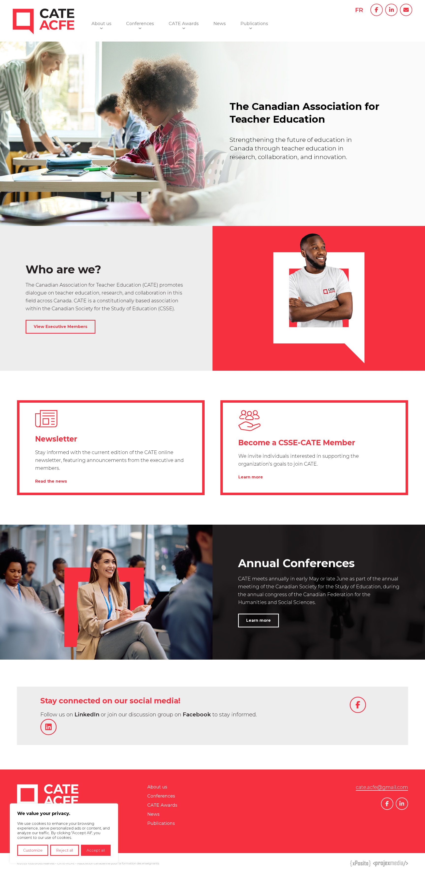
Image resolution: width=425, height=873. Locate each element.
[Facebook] (376, 10)
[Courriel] (406, 10)
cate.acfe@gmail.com (382, 787)
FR (359, 10)
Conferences (140, 23)
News (219, 23)
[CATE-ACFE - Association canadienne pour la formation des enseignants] (43, 39)
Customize (33, 850)
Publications (254, 23)
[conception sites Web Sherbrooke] (390, 864)
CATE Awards (184, 23)
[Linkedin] (391, 10)
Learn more (250, 477)
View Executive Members (60, 326)
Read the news (51, 481)
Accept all (96, 850)
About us (101, 23)
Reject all (64, 850)
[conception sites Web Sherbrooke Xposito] (360, 864)
